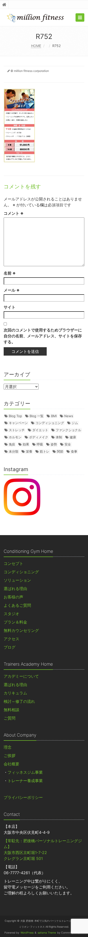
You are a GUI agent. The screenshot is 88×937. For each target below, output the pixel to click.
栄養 (29, 451)
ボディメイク (38, 437)
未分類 (13, 451)
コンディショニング (49, 423)
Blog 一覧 (37, 416)
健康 (73, 437)
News (68, 416)
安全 (68, 444)
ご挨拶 (9, 755)
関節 (60, 451)
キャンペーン (18, 423)
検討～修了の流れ (19, 701)
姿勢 (54, 444)
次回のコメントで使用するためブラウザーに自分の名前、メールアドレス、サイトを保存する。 (43, 336)
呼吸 (40, 444)
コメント (13, 213)
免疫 (12, 444)
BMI (54, 416)
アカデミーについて (21, 676)
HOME (36, 46)
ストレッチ (17, 430)
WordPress (27, 932)
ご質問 (9, 718)
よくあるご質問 (17, 605)
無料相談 (11, 709)
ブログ (9, 647)
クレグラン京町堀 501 (23, 858)
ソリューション (17, 580)
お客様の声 (13, 596)
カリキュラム (15, 692)
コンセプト (13, 563)
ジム (75, 423)
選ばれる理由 (15, 588)
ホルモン (15, 437)
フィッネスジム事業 (25, 772)
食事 (74, 451)
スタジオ (11, 613)
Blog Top (15, 416)
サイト (9, 307)
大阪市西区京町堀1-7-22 (25, 852)
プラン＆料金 (15, 622)
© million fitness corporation (30, 71)
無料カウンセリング (21, 630)
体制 (59, 437)
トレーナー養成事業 (25, 780)
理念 (7, 747)
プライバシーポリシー (23, 797)
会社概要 (11, 763)
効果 (26, 444)
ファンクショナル (68, 430)
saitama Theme (47, 932)
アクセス (11, 638)
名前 (10, 273)
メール (12, 290)
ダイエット (40, 430)
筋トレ (44, 451)
